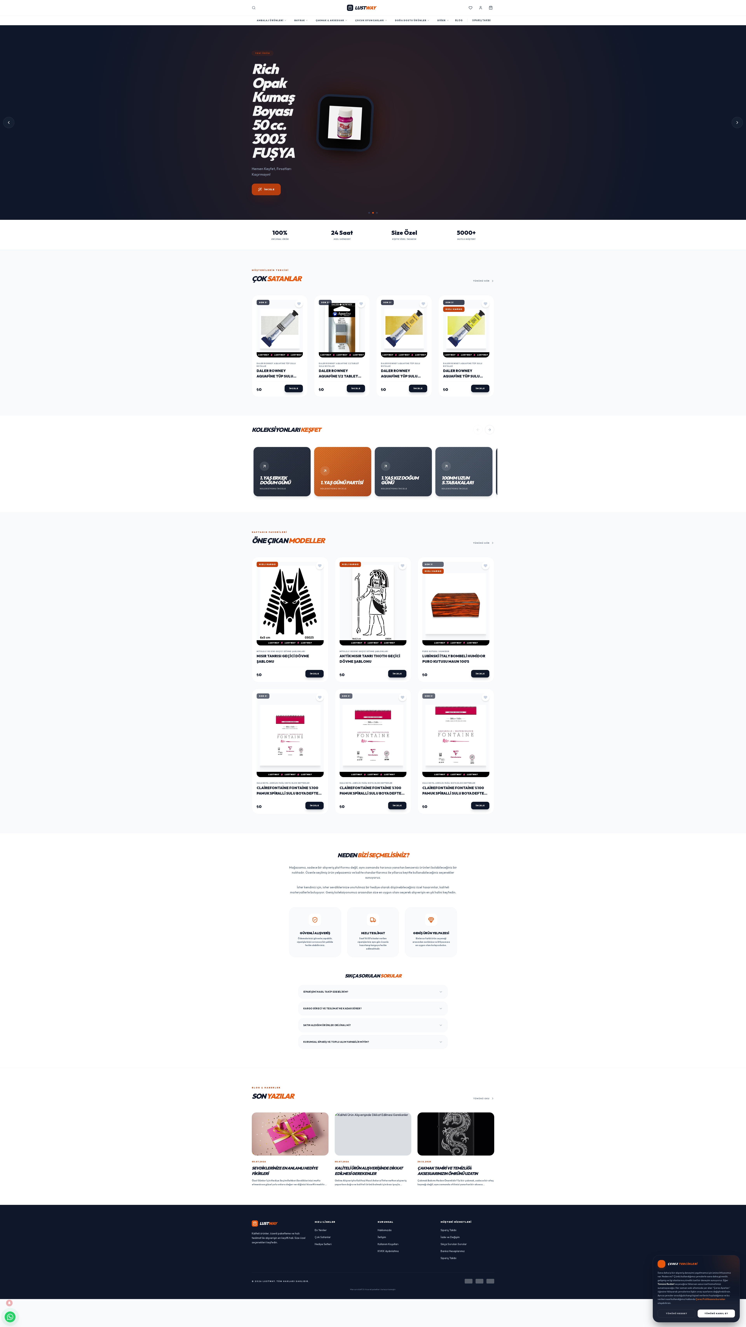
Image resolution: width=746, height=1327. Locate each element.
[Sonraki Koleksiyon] (489, 401)
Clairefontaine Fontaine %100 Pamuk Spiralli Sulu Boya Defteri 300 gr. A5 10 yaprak (289, 765)
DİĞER (441, 20)
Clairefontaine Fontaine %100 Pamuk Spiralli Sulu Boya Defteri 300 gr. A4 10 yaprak (372, 765)
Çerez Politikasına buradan (710, 1299)
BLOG (459, 20)
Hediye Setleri (323, 1216)
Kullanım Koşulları (388, 1216)
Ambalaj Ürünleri (270, 20)
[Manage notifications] (9, 1303)
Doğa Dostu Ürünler (410, 20)
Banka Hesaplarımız (453, 1223)
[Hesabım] (480, 7)
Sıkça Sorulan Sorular (454, 1216)
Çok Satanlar (323, 1209)
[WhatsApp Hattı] (10, 1316)
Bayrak (299, 20)
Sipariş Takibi (448, 1202)
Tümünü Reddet (676, 1313)
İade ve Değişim (450, 1209)
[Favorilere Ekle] (299, 275)
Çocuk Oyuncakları (369, 20)
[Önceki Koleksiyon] (478, 401)
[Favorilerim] (470, 7)
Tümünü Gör (481, 252)
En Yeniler (321, 1202)
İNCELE (293, 360)
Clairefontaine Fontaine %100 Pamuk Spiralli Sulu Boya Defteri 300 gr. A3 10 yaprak (455, 765)
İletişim (382, 1209)
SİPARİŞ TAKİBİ (481, 20)
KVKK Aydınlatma (388, 1223)
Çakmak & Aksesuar (330, 20)
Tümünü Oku (481, 1070)
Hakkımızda (384, 1202)
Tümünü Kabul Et (716, 1313)
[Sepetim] (490, 7)
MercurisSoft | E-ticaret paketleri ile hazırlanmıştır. (373, 1261)
